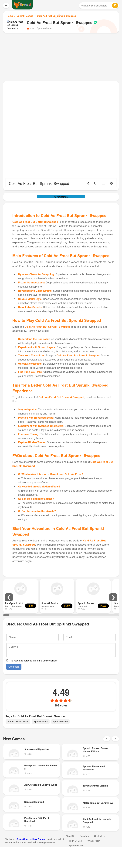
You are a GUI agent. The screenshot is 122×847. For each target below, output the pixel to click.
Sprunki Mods (41, 721)
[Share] (87, 183)
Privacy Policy (93, 840)
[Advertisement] (61, 57)
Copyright (84, 836)
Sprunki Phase (60, 721)
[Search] (115, 5)
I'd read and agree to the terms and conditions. (34, 660)
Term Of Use (75, 840)
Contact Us (99, 836)
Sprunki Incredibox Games (31, 839)
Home (10, 15)
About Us (70, 836)
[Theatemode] (103, 183)
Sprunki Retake (76, 845)
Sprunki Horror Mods (17, 721)
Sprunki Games (25, 15)
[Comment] (95, 183)
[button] (9, 597)
